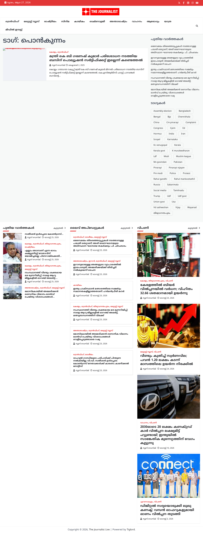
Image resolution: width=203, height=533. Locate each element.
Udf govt (182, 196)
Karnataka (172, 139)
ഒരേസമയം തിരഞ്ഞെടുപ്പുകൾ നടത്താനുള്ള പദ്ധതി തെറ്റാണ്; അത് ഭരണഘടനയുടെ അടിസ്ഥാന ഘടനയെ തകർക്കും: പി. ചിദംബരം (174, 49)
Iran (183, 134)
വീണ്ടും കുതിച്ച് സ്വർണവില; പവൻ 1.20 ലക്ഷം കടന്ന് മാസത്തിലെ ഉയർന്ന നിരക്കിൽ (166, 360)
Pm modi (158, 173)
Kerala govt (159, 151)
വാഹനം (137, 21)
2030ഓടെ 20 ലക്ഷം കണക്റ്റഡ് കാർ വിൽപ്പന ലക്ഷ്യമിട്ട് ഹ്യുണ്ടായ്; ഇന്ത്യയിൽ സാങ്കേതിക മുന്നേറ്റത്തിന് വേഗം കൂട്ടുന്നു (167, 435)
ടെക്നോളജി (97, 21)
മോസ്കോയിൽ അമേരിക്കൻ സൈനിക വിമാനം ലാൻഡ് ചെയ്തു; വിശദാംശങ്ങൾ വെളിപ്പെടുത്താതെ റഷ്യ (175, 92)
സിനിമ (65, 21)
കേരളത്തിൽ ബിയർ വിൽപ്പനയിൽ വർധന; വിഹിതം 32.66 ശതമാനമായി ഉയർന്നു (166, 289)
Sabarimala (172, 185)
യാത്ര (167, 21)
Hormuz (158, 134)
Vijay (178, 207)
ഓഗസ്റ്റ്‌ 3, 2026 (166, 519)
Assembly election (163, 111)
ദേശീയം (89, 237)
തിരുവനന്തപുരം (162, 213)
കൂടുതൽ (58, 228)
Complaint (191, 122)
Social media (160, 190)
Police (173, 173)
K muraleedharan (181, 151)
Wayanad (192, 207)
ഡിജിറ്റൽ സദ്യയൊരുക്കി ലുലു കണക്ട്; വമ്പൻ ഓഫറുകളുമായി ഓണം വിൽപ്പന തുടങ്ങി (167, 510)
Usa (174, 202)
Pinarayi (158, 168)
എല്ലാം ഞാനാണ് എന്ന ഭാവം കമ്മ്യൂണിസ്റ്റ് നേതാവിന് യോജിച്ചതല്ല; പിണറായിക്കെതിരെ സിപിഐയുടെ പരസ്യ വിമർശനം (44, 254)
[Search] (197, 26)
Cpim (172, 128)
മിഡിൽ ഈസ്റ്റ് (13, 29)
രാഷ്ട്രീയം (50, 21)
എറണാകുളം (146, 502)
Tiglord (131, 529)
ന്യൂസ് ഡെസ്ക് (58, 65)
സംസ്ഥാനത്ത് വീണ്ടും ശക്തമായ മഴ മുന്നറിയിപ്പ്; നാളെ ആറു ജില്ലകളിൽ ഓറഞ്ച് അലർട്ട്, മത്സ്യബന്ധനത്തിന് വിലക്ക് (175, 81)
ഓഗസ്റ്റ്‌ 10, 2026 (167, 448)
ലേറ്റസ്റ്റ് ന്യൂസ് (31, 21)
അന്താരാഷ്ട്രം (118, 21)
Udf (169, 196)
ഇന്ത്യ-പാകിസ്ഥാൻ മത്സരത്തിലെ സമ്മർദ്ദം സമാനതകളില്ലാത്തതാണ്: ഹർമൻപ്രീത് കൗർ (98, 290)
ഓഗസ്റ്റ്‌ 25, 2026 (52, 237)
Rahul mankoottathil (184, 179)
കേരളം (52, 52)
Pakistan (178, 162)
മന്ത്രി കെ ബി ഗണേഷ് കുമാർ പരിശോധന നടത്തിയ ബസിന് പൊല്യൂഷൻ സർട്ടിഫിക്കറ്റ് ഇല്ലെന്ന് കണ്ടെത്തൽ (96, 58)
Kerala (177, 145)
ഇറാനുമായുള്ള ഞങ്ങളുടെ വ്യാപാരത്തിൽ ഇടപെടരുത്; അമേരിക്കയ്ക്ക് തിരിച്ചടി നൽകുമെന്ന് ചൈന (172, 61)
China (156, 122)
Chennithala (184, 117)
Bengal (157, 117)
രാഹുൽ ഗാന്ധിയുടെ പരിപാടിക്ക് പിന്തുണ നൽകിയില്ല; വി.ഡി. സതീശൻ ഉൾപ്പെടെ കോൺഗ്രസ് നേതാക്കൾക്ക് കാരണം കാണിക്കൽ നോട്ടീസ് (43, 234)
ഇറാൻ (92, 261)
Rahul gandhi (160, 179)
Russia (157, 185)
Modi (166, 156)
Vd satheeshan (161, 207)
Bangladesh (185, 111)
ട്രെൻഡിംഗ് (12, 21)
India (171, 134)
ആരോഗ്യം (153, 21)
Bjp (169, 117)
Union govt (159, 202)
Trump (157, 196)
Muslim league (183, 156)
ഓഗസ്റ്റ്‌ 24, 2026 (167, 369)
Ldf (155, 156)
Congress (158, 128)
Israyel (157, 139)
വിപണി (169, 281)
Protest (186, 173)
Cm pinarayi (172, 122)
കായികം (79, 21)
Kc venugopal (160, 145)
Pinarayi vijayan (177, 168)
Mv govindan (160, 162)
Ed (183, 128)
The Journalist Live (99, 529)
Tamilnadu (178, 190)
